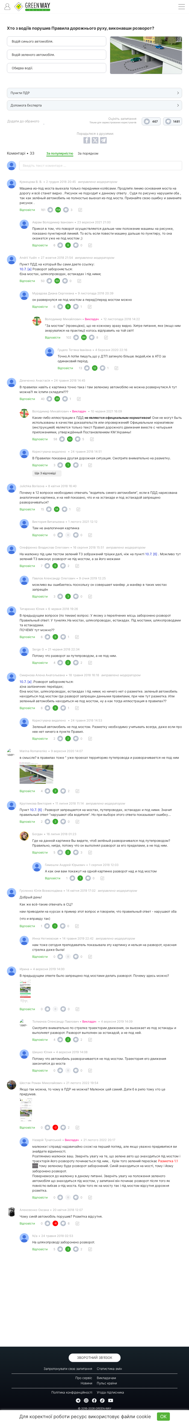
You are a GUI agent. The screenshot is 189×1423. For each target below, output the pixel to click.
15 (42, 509)
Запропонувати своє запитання (68, 1368)
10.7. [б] (151, 554)
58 (55, 439)
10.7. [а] (26, 269)
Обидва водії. (22, 68)
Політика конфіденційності (71, 1392)
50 (42, 281)
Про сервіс (83, 1378)
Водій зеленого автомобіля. (33, 55)
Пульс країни (107, 1383)
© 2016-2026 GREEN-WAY (94, 1408)
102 (68, 337)
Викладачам (106, 1378)
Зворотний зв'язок (94, 1358)
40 (42, 399)
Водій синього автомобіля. (32, 41)
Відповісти (27, 210)
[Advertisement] (94, 1300)
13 (80, 368)
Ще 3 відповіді (45, 473)
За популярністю (59, 153)
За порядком (88, 153)
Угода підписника (110, 1392)
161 (43, 210)
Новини (86, 1383)
